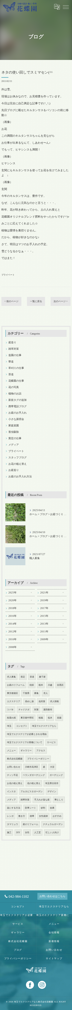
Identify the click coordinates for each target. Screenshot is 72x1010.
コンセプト (21, 726)
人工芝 (37, 832)
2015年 (44, 616)
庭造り (12, 342)
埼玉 (9, 726)
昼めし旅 (29, 701)
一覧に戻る (36, 301)
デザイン (51, 791)
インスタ (11, 791)
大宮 (52, 767)
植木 (41, 685)
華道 (11, 361)
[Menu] (65, 6)
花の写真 (13, 387)
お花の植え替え (17, 464)
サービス (51, 742)
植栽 (41, 718)
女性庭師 (43, 816)
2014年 (12, 623)
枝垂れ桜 (11, 718)
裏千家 (42, 677)
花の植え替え (33, 783)
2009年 (44, 639)
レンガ (10, 816)
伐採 (31, 685)
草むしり (58, 800)
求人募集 (11, 677)
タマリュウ (12, 824)
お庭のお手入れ (17, 412)
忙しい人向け (52, 832)
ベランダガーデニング (34, 775)
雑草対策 (13, 348)
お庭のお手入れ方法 (20, 476)
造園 (59, 718)
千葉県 (26, 693)
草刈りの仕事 (16, 368)
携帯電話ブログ (17, 406)
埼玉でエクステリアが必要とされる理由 (27, 734)
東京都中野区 (27, 718)
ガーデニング (56, 775)
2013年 (44, 623)
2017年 (44, 608)
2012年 (12, 631)
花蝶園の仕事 (16, 380)
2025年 (12, 592)
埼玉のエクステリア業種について (54, 915)
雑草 (32, 816)
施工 (9, 832)
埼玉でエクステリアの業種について (24, 742)
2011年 (44, 631)
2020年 (12, 600)
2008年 (12, 647)
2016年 (12, 616)
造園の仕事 (14, 355)
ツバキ (10, 709)
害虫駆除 (13, 432)
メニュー (11, 750)
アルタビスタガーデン (32, 791)
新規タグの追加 (17, 400)
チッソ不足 (12, 775)
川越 (50, 685)
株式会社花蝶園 (14, 759)
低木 (50, 718)
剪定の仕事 (14, 438)
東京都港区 (12, 693)
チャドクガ (23, 709)
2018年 (12, 608)
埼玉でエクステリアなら (44, 726)
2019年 (44, 600)
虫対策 (42, 701)
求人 (45, 693)
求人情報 (54, 701)
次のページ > (61, 301)
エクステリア (13, 701)
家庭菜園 (13, 425)
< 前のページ (11, 301)
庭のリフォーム (30, 824)
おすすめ (57, 816)
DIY (18, 832)
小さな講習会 (16, 419)
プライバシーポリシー (38, 759)
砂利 (43, 808)
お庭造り (13, 470)
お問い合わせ (13, 767)
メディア (13, 444)
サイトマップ (54, 958)
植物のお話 (14, 393)
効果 (52, 808)
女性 (27, 832)
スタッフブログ (17, 457)
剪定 (23, 677)
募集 (36, 693)
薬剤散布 (47, 709)
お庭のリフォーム (16, 685)
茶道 (11, 374)
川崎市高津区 (31, 767)
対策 (36, 709)
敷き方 (21, 816)
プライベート (8, 275)
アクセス (40, 750)
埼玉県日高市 (51, 783)
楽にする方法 (13, 808)
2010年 (12, 639)
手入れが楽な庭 (42, 800)
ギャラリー (26, 750)
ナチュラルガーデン (53, 824)
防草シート (30, 808)
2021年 (44, 592)
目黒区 (60, 685)
